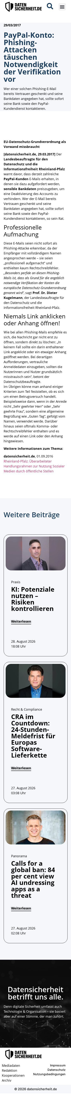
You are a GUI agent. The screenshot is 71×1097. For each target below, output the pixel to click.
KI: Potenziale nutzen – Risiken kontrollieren (32, 599)
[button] (62, 7)
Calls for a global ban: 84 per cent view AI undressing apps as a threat (33, 879)
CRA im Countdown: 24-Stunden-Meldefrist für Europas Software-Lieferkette (33, 735)
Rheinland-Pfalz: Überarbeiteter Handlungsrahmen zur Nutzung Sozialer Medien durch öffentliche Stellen (34, 466)
